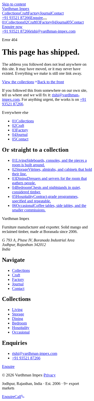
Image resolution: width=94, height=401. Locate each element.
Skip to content (14, 4)
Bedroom (19, 323)
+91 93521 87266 (16, 18)
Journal (45, 13)
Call (18, 396)
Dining (17, 318)
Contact (57, 13)
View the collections (18, 82)
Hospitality (20, 328)
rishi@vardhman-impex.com (34, 353)
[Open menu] (45, 19)
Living (17, 309)
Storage (18, 314)
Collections (11, 13)
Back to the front (50, 82)
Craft (24, 13)
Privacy (50, 375)
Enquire (36, 18)
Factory (34, 13)
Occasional (21, 332)
